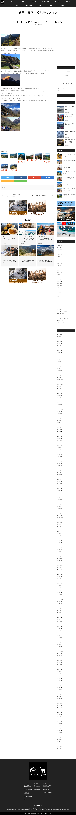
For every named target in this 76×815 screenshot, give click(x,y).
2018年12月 (59, 542)
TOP (12, 1)
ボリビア (58, 249)
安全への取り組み (46, 789)
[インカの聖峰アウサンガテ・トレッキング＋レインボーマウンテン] (45, 250)
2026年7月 (59, 336)
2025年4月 (59, 370)
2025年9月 (59, 359)
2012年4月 (59, 723)
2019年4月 (59, 533)
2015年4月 (59, 642)
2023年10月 (59, 411)
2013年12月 (59, 678)
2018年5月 (59, 558)
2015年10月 (59, 628)
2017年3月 (59, 590)
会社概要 (40, 5)
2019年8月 (59, 524)
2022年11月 (59, 436)
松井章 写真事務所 (29, 236)
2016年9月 (59, 603)
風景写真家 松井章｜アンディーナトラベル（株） (38, 813)
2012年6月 (59, 719)
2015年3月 (59, 644)
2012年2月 (59, 728)
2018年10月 (59, 547)
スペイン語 (59, 309)
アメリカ (58, 283)
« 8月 (58, 90)
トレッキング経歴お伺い (47, 788)
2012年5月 (59, 721)
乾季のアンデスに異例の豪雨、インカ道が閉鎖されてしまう (69, 108)
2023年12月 (59, 406)
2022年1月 (59, 458)
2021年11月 (59, 463)
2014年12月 (59, 651)
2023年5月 (59, 422)
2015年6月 (59, 637)
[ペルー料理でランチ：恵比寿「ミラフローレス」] (9, 229)
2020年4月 (59, 506)
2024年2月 (59, 402)
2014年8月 (59, 660)
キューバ (58, 272)
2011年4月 (59, 732)
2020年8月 (59, 497)
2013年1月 (59, 703)
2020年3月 (59, 508)
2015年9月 (59, 630)
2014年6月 (59, 664)
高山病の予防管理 (46, 786)
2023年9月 (59, 413)
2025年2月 (59, 375)
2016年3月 (59, 617)
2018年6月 (59, 556)
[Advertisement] (27, 31)
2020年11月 (59, 490)
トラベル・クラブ (60, 322)
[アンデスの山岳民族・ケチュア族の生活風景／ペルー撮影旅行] (45, 229)
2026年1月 (59, 350)
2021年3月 (59, 481)
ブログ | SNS (34, 1)
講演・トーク (57, 1)
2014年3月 (59, 671)
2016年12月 (59, 596)
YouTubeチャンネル (37, 789)
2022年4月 (59, 452)
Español (25, 798)
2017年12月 (59, 569)
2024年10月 (59, 384)
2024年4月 (59, 397)
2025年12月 (59, 352)
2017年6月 (59, 583)
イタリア (58, 265)
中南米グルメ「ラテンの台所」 (62, 318)
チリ (58, 256)
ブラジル (24, 236)
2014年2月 (59, 673)
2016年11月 (59, 599)
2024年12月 (59, 379)
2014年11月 (59, 653)
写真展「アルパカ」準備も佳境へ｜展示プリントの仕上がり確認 (9, 261)
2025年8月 (59, 361)
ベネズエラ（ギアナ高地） (61, 261)
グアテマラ (59, 281)
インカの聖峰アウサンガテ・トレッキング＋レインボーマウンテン (45, 261)
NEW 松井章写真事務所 (27, 786)
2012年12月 (59, 705)
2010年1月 (59, 748)
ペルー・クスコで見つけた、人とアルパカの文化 (69, 115)
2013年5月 (59, 694)
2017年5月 (59, 585)
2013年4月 (59, 696)
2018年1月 (59, 567)
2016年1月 (59, 621)
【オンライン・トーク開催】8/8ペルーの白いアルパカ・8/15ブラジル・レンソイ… (27, 240)
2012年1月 (59, 730)
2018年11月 (59, 544)
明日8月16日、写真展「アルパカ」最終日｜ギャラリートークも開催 (70, 141)
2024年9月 (59, 386)
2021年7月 (59, 472)
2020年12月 (59, 488)
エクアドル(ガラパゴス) (61, 258)
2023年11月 (59, 409)
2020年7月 (59, 499)
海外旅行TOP (36, 783)
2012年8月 (59, 714)
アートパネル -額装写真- (61, 300)
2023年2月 (59, 429)
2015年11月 (59, 626)
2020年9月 (59, 495)
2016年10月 (59, 601)
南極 (58, 267)
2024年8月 (59, 388)
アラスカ (58, 285)
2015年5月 (59, 639)
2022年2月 (59, 456)
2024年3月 (59, 400)
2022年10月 (59, 438)
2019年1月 (59, 540)
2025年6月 (59, 366)
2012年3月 (59, 725)
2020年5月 (59, 504)
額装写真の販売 (26, 793)
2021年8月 (59, 470)
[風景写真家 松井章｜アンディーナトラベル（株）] (2, 2)
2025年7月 (59, 363)
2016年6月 (59, 610)
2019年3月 (59, 535)
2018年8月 (59, 551)
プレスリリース (26, 792)
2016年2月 (59, 619)
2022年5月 (59, 449)
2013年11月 (59, 680)
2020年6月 (59, 501)
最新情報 (23, 1)
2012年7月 (59, 716)
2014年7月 (59, 662)
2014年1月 (59, 676)
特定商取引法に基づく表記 (47, 792)
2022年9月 (59, 440)
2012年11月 (59, 707)
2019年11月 (59, 517)
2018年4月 (59, 560)
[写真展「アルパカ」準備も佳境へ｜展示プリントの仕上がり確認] (9, 250)
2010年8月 (59, 739)
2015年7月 (59, 635)
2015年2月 (59, 646)
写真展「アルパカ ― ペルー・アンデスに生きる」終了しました (70, 133)
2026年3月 (59, 345)
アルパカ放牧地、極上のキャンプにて (69, 124)
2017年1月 (59, 594)
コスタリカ (59, 279)
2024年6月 (59, 393)
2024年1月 (59, 404)
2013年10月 (59, 682)
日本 (58, 274)
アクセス (25, 795)
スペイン (58, 263)
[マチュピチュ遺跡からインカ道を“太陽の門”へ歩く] (27, 250)
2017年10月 (59, 574)
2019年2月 (59, 538)
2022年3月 (59, 454)
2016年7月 (59, 608)
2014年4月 (59, 669)
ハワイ (58, 287)
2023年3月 (59, 427)
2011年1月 (59, 737)
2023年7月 (59, 418)
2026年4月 (59, 343)
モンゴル (58, 294)
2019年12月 (59, 515)
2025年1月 (59, 377)
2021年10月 (59, 465)
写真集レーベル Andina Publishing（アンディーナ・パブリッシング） (28, 789)
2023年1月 (59, 431)
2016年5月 (59, 612)
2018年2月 (59, 565)
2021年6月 (59, 474)
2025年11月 (59, 354)
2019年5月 (59, 531)
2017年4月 (59, 587)
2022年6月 (59, 447)
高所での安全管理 (60, 313)
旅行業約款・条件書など (47, 785)
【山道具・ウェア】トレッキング (62, 311)
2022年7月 (59, 445)
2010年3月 (59, 746)
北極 (58, 270)
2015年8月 (59, 633)
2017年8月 (59, 578)
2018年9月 (59, 549)
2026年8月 (59, 334)
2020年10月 (59, 492)
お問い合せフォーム (27, 783)
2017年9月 (59, 576)
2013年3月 (59, 698)
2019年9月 (59, 522)
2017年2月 (59, 592)
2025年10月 (59, 357)
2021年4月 (59, 479)
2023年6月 (59, 420)
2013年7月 (59, 689)
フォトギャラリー (36, 788)
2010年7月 (59, 741)
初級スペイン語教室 (28, 5)
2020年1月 (59, 513)
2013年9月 (59, 685)
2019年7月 (59, 526)
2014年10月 (59, 655)
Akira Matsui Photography (28, 796)
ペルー (35, 24)
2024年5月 (59, 395)
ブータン (58, 292)
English (51, 5)
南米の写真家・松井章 (45, 1)
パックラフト (59, 320)
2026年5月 (59, 341)
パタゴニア (59, 245)
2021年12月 (59, 461)
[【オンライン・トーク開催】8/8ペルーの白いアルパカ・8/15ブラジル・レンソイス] (27, 229)
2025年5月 (59, 368)
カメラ (58, 298)
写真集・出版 (68, 1)
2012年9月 (59, 712)
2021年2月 (59, 483)
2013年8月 (59, 687)
